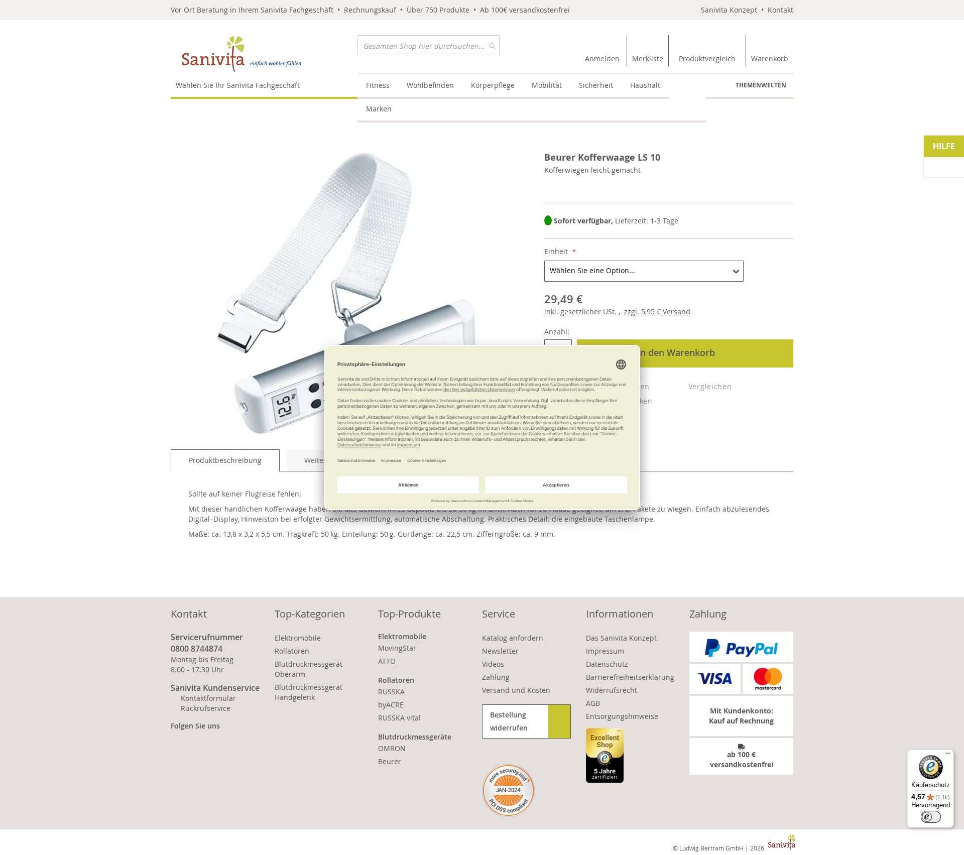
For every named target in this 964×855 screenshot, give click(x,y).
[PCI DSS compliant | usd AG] (508, 790)
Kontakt (780, 10)
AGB (593, 703)
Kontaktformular (208, 698)
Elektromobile (298, 638)
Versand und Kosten (516, 690)
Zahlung (496, 677)
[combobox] (428, 45)
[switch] (931, 817)
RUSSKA (391, 691)
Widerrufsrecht (611, 690)
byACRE (391, 704)
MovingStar (397, 648)
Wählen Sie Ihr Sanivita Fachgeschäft (238, 85)
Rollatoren (292, 651)
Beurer (389, 761)
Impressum (605, 651)
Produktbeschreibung (225, 460)
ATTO (387, 661)
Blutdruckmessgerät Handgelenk (308, 692)
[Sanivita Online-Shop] (264, 54)
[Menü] (948, 756)
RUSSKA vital (399, 717)
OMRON (392, 748)
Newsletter (500, 651)
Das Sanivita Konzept (621, 638)
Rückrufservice (205, 708)
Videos (493, 664)
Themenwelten (761, 85)
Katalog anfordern (512, 638)
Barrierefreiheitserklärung (630, 677)
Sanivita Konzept (729, 10)
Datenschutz (607, 664)
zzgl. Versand (657, 311)
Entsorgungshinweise (622, 716)
